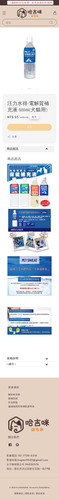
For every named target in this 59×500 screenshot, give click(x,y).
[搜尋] (51, 22)
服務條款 (18, 493)
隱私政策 (29, 493)
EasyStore (44, 487)
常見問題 (13, 402)
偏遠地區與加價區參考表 (21, 406)
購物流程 (13, 398)
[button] (4, 13)
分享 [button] (14, 136)
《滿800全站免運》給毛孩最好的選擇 (30, 2)
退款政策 (40, 493)
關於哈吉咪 (14, 394)
